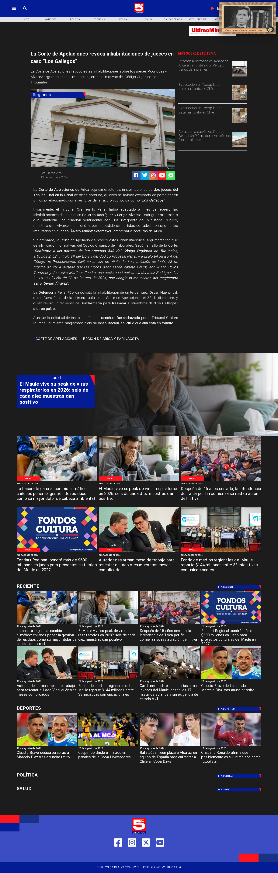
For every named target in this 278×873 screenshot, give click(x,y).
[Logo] (139, 12)
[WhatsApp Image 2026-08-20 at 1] (221, 480)
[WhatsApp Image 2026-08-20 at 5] (139, 551)
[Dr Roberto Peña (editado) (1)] (139, 480)
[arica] (239, 76)
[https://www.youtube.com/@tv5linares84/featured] (162, 175)
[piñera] (239, 146)
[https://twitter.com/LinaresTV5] (146, 855)
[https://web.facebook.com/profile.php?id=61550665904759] (118, 855)
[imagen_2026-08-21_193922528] (57, 480)
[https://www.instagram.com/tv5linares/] (153, 175)
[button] (56, 338)
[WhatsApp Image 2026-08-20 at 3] (57, 551)
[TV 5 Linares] (25, 12)
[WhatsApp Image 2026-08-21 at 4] (221, 551)
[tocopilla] (239, 99)
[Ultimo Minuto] (212, 37)
